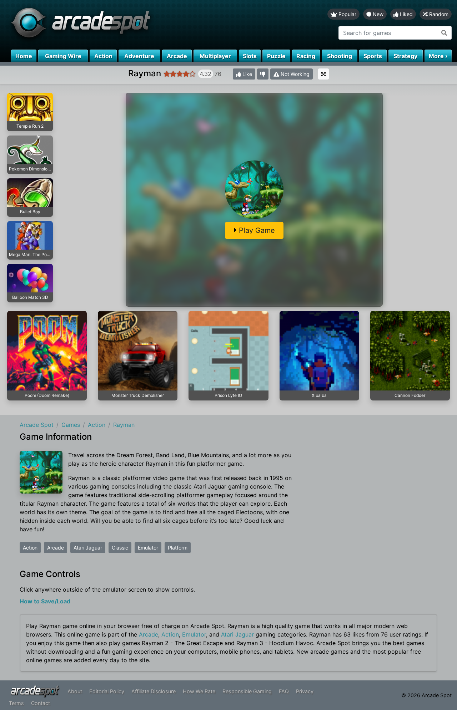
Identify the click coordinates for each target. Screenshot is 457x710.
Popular (346, 14)
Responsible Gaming (247, 691)
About (74, 691)
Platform (177, 548)
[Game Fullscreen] (323, 74)
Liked (405, 14)
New (377, 14)
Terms (16, 703)
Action (30, 548)
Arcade (55, 548)
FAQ (284, 691)
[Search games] (444, 33)
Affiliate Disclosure (153, 691)
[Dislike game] (262, 74)
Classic (120, 548)
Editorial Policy (106, 691)
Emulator (148, 548)
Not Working (294, 74)
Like (246, 74)
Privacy (304, 691)
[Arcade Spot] (114, 25)
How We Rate (199, 691)
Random (438, 14)
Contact (40, 703)
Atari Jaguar (88, 548)
